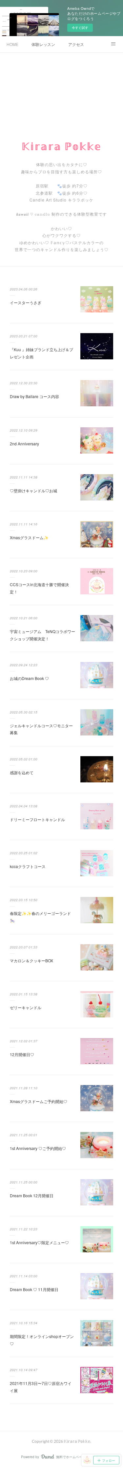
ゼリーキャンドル (25, 1007)
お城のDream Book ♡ (29, 678)
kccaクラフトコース (28, 866)
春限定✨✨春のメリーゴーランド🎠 (40, 916)
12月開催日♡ (22, 1054)
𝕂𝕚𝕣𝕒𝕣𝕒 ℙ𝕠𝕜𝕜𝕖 (61, 146)
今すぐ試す (80, 27)
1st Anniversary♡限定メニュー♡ (39, 1242)
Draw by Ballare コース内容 (34, 396)
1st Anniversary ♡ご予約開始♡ (38, 1148)
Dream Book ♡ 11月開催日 (34, 1289)
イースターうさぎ (25, 302)
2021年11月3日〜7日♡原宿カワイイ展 (41, 1386)
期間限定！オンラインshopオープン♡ (42, 1339)
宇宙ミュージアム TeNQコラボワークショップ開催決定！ (42, 634)
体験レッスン (43, 44)
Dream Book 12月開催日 (31, 1195)
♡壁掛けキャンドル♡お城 (33, 490)
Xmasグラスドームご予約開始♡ (38, 1101)
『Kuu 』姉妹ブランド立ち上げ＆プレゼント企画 (41, 353)
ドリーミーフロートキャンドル (37, 819)
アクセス (76, 44)
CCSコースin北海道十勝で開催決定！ (39, 588)
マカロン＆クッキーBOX (31, 960)
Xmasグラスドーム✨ (29, 537)
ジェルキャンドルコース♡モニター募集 (41, 729)
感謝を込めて (21, 772)
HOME (12, 44)
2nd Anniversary (24, 443)
